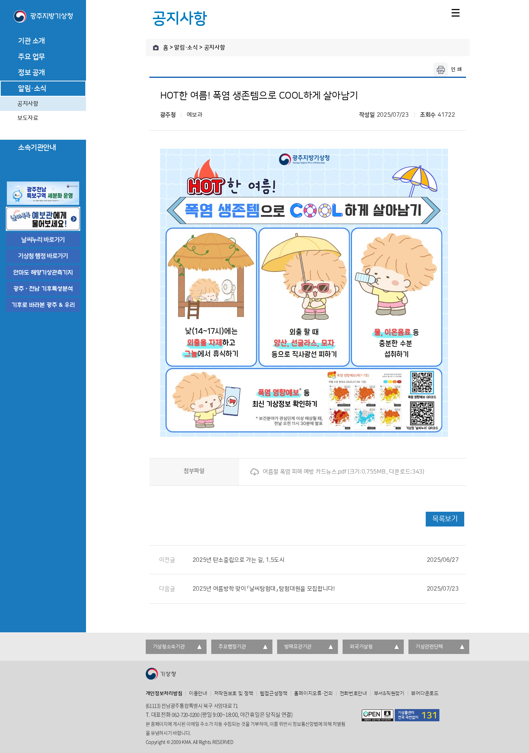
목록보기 (444, 519)
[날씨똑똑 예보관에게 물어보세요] (43, 219)
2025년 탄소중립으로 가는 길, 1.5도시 (326, 560)
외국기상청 (361, 647)
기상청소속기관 (169, 647)
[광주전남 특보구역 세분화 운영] (43, 193)
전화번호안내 (353, 693)
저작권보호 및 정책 (233, 693)
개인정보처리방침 (164, 693)
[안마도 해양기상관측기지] (43, 272)
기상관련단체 (429, 647)
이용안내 (198, 693)
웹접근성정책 (273, 693)
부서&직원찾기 (389, 693)
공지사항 (28, 103)
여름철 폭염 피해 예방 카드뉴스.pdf (304, 472)
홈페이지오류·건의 (313, 693)
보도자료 (28, 118)
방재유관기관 (298, 647)
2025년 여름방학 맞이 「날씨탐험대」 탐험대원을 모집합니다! (326, 589)
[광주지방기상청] (43, 17)
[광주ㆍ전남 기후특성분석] (43, 288)
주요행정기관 (232, 647)
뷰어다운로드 (424, 693)
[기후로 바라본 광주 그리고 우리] (43, 304)
